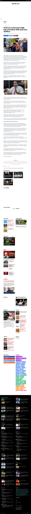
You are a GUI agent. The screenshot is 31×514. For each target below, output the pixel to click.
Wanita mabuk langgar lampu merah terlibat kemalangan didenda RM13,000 (11, 347)
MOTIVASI (17, 386)
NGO (16, 375)
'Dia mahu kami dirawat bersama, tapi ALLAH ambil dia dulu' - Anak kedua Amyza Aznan (10, 481)
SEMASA (21, 369)
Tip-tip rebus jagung (10, 228)
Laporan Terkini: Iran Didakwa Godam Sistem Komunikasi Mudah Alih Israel (10, 455)
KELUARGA (21, 390)
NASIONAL (17, 360)
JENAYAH (23, 370)
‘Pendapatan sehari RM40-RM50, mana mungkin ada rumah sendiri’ (7, 499)
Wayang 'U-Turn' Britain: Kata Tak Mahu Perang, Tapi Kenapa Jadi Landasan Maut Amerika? (25, 399)
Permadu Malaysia (19, 436)
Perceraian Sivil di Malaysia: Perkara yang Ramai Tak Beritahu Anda (7, 446)
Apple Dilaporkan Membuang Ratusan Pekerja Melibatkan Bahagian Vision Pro (7, 493)
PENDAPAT (23, 373)
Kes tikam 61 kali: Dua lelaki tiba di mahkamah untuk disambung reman (11, 339)
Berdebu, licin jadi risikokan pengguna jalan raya (7, 489)
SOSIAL (21, 382)
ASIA (20, 387)
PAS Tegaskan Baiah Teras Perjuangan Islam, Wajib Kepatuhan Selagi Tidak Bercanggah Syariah (10, 408)
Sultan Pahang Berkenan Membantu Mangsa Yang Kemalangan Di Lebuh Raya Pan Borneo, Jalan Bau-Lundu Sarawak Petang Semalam (7, 506)
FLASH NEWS (17, 356)
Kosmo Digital (4, 498)
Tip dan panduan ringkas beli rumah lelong (11, 224)
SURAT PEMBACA (18, 383)
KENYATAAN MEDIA (18, 379)
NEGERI (17, 364)
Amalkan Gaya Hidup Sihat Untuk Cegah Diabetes (10, 427)
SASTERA (22, 386)
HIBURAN (21, 376)
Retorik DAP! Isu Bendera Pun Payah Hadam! (7, 440)
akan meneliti (12, 111)
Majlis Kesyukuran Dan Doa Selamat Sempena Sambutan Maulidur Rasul (22, 443)
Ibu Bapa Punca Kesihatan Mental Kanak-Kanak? (25, 424)
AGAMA (23, 367)
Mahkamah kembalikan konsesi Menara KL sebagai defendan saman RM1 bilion (24, 459)
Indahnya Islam (19, 463)
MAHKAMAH (17, 370)
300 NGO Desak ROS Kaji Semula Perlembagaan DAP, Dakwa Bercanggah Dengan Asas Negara (10, 416)
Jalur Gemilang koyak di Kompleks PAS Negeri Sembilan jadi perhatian (7, 434)
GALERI (17, 382)
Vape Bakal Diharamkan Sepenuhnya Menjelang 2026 (9, 424)
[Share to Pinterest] (15, 35)
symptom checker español (19, 505)
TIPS (24, 382)
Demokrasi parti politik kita (23, 311)
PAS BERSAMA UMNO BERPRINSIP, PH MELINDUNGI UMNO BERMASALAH (12, 265)
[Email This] (17, 35)
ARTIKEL (17, 372)
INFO (23, 387)
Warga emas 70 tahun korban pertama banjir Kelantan (16, 168)
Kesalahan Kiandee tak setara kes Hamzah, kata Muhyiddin (7, 449)
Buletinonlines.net (4, 501)
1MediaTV (17, 366)
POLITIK (9, 166)
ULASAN (23, 380)
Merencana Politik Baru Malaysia (9, 243)
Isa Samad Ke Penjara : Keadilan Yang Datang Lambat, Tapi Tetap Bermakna (25, 411)
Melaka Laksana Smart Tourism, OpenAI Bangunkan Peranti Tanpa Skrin (10, 459)
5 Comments (12, 229)
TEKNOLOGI (17, 367)
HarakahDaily (4, 489)
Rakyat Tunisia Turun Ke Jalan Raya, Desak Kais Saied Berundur (8, 502)
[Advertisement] (15, 12)
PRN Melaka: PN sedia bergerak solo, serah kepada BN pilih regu (9, 281)
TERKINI (23, 363)
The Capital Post (19, 449)
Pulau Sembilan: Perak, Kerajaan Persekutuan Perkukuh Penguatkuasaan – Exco (22, 440)
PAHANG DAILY (4, 504)
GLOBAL (23, 361)
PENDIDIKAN (17, 373)
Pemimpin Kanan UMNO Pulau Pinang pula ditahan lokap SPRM (22, 447)
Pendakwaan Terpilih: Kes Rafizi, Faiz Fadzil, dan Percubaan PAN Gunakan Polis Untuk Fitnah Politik (23, 320)
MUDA (6, 166)
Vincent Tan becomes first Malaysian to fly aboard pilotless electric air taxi (22, 437)
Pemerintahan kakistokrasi (11, 268)
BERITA (22, 358)
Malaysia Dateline (19, 439)
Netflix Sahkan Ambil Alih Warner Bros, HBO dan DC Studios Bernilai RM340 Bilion (10, 484)
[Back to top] (29, 512)
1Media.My (15, 3)
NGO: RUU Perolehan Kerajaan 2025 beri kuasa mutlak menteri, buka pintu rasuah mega (10, 419)
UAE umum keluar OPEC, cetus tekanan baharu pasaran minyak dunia (24, 473)
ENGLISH (17, 376)
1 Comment (12, 341)
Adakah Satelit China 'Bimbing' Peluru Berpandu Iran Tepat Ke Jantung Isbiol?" (24, 402)
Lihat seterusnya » (6, 232)
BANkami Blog (4, 439)
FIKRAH (17, 390)
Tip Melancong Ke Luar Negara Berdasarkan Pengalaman (11, 221)
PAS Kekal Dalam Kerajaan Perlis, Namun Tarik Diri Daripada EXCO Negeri (10, 411)
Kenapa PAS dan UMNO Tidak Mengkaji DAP (23, 316)
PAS (16, 369)
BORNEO (22, 372)
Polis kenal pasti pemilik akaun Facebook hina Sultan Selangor (11, 343)
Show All (14, 451)
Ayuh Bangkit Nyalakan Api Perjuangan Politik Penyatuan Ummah (25, 419)
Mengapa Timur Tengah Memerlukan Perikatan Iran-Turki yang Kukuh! (24, 408)
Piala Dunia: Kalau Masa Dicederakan (8, 402)
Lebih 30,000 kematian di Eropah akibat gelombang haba (22, 434)
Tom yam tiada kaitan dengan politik (22, 329)
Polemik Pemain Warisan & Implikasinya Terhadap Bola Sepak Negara (10, 476)
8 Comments (12, 223)
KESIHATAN (17, 363)
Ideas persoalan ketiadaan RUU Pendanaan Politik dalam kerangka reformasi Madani (25, 476)
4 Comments (24, 331)
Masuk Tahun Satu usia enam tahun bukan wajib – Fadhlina (10, 464)
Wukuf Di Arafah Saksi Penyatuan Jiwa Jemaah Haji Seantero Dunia (24, 427)
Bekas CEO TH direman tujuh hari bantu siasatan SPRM (25, 455)
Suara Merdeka (4, 436)
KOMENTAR (17, 361)
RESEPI (25, 390)
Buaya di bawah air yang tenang (8, 399)
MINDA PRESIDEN (18, 380)
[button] (1, 0)
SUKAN (22, 366)
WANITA (23, 383)
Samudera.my (4, 445)
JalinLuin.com (18, 442)
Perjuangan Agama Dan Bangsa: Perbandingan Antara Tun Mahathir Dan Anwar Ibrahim (12, 273)
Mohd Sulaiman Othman (5, 448)
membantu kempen (12, 105)
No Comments (12, 350)
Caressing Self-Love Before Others (23, 481)
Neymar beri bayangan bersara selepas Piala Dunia (10, 472)
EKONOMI (22, 364)
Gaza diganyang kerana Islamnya (9, 259)
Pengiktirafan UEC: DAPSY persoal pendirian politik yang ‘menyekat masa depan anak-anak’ (10, 467)
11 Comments (24, 312)
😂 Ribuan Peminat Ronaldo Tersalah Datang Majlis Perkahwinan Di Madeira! (7, 443)
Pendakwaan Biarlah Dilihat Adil (22, 467)
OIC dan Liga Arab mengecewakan (11, 261)
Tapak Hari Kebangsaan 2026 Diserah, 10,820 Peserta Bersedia (22, 450)
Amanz (3, 491)
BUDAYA (17, 387)
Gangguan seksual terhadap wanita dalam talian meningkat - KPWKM (25, 484)
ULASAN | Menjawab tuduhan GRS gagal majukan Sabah (22, 325)
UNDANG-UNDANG (22, 375)
